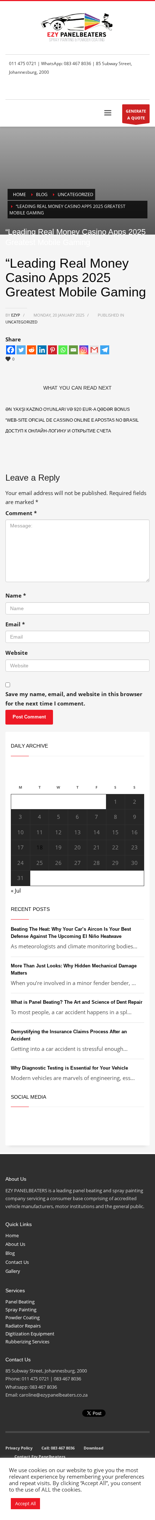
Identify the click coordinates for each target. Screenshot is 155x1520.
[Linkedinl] (133, 89)
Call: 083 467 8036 (58, 1448)
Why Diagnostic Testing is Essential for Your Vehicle (69, 1068)
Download (93, 1448)
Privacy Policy (18, 1448)
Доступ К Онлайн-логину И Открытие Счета (58, 431)
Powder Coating (22, 1317)
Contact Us (17, 1262)
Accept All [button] (25, 1503)
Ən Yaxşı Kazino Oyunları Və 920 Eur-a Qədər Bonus (67, 409)
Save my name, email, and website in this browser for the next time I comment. (73, 698)
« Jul (16, 890)
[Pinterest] (52, 349)
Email (15, 624)
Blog (10, 1253)
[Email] (73, 349)
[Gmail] (94, 349)
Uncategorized (21, 322)
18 (39, 847)
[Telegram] (104, 349)
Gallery (12, 1271)
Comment (21, 513)
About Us (15, 1244)
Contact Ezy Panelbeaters (39, 1456)
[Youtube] (144, 89)
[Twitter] (122, 89)
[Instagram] (83, 349)
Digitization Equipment (29, 1333)
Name (15, 595)
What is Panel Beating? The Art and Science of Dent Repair (76, 1002)
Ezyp (16, 315)
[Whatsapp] (62, 349)
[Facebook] (10, 349)
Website (16, 652)
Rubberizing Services (27, 1341)
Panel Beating (20, 1301)
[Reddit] (31, 349)
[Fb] (111, 89)
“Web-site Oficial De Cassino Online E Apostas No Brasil (72, 420)
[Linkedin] (41, 349)
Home (12, 1235)
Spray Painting (20, 1309)
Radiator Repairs (23, 1325)
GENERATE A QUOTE (136, 114)
